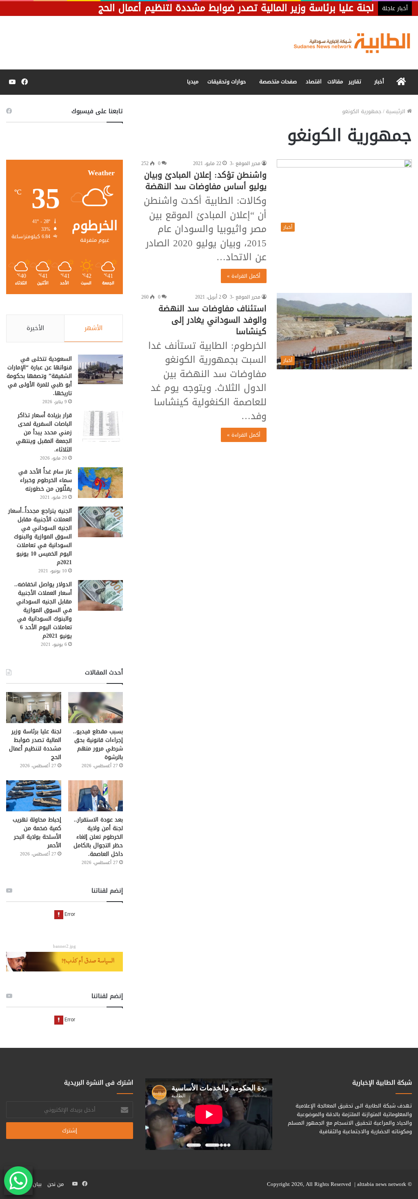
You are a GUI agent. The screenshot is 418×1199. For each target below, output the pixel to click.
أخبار (379, 81)
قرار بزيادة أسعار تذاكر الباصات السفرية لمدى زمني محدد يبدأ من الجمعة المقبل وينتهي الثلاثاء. (44, 432)
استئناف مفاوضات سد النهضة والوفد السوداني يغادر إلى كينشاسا (212, 320)
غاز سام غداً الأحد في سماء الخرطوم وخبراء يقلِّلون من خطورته (45, 480)
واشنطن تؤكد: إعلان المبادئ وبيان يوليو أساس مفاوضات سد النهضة (205, 180)
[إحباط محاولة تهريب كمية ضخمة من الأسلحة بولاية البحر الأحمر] (33, 795)
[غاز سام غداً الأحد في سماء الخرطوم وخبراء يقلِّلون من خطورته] (100, 482)
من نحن (55, 1184)
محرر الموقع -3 (245, 163)
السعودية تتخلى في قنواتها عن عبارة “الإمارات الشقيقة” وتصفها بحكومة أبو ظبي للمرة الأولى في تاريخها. (39, 376)
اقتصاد (314, 81)
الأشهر (93, 328)
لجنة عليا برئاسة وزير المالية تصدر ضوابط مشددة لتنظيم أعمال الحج (35, 744)
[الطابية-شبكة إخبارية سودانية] (348, 42)
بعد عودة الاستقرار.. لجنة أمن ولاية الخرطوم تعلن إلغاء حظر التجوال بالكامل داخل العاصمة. (98, 837)
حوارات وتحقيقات (226, 81)
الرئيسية (396, 111)
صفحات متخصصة (278, 81)
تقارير (355, 81)
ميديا (192, 81)
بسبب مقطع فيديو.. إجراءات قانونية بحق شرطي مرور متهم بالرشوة (98, 744)
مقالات (335, 81)
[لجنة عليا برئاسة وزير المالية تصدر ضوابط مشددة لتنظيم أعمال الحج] (33, 707)
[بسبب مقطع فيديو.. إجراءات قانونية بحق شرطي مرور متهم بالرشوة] (95, 707)
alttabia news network (381, 1184)
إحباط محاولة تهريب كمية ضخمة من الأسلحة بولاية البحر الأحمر (37, 832)
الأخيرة (35, 328)
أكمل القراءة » (243, 276)
